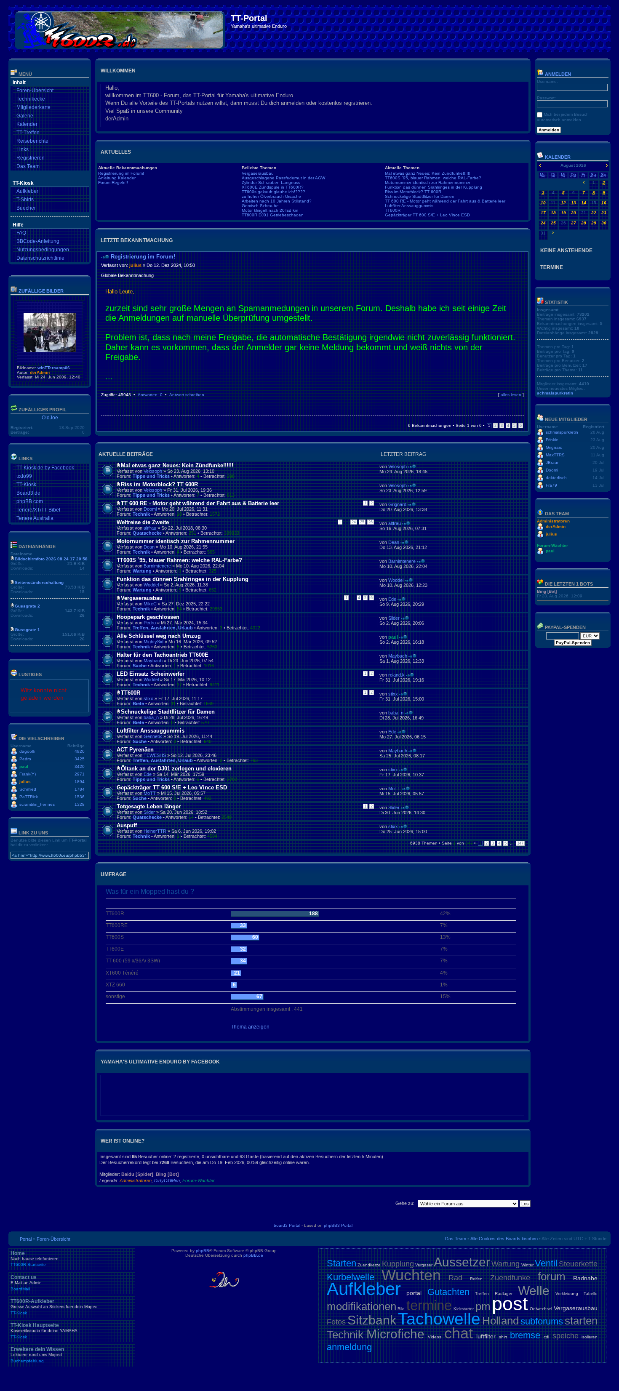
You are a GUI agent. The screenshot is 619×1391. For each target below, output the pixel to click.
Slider (394, 618)
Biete (138, 703)
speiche (565, 1336)
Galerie (24, 116)
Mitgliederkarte (33, 107)
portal (414, 1293)
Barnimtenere (157, 565)
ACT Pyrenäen (135, 749)
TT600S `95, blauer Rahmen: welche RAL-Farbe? (433, 178)
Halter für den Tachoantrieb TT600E (162, 655)
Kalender (26, 124)
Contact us (26, 1282)
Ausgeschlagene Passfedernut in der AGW (283, 178)
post (510, 1303)
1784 (80, 789)
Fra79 (551, 485)
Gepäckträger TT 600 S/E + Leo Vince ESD (427, 215)
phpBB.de (253, 1255)
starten (581, 1320)
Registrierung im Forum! (121, 173)
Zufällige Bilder (41, 290)
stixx (148, 698)
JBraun (553, 462)
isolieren (590, 1337)
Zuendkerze (369, 1265)
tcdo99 (24, 476)
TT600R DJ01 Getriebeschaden (273, 215)
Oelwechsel (541, 1308)
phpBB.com (29, 501)
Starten (341, 1263)
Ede (392, 599)
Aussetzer (462, 1262)
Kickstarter (464, 1308)
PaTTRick (28, 796)
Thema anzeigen (250, 1027)
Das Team (28, 166)
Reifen (476, 1278)
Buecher (26, 208)
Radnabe (585, 1278)
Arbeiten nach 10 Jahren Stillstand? (277, 201)
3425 (80, 759)
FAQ (21, 233)
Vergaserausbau (258, 173)
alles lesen (511, 394)
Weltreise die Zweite (143, 522)
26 (370, 522)
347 (520, 843)
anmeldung (349, 1347)
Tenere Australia (34, 518)
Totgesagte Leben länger (149, 806)
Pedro (25, 759)
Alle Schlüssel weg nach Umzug (159, 636)
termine (429, 1305)
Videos (434, 1337)
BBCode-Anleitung (37, 241)
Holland (500, 1320)
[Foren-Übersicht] (121, 28)
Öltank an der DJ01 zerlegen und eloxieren (176, 768)
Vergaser (423, 1265)
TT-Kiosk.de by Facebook (45, 468)
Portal (26, 1239)
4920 (80, 751)
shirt (503, 1337)
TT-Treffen (28, 133)
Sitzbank (371, 1320)
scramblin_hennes (37, 804)
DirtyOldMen (167, 1180)
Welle (534, 1291)
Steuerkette (578, 1264)
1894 (80, 781)
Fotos (336, 1322)
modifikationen (361, 1306)
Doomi (150, 509)
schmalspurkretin (555, 393)
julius (25, 781)
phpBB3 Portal (338, 1225)
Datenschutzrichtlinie (40, 258)
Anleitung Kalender (117, 178)
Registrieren (30, 158)
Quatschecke (147, 533)
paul (23, 766)
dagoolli (27, 751)
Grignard (397, 504)
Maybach (153, 660)
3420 (80, 766)
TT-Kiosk (26, 485)
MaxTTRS (555, 455)
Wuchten (411, 1275)
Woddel (151, 584)
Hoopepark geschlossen (148, 617)
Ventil (546, 1263)
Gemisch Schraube (260, 205)
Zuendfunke (510, 1278)
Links (22, 149)
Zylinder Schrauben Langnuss (271, 182)
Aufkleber (27, 191)
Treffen (482, 1293)
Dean (149, 546)
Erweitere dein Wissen (37, 1354)
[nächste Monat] (607, 165)
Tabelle (591, 1293)
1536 (80, 796)
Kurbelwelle (350, 1277)
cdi (546, 1337)
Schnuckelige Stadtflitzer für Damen (419, 196)
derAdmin (40, 372)
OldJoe (50, 418)
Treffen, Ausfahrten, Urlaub (163, 627)
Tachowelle (439, 1319)
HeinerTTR (155, 831)
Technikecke (30, 99)
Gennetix (153, 736)
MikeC (150, 603)
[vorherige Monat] (540, 165)
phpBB (202, 1250)
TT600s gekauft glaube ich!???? (273, 191)
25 (362, 522)
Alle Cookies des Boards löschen (504, 1238)
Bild (401, 1308)
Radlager (503, 1293)
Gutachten (448, 1292)
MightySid (153, 641)
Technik (141, 514)
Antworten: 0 (150, 394)
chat (458, 1333)
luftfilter (486, 1336)
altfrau (150, 527)
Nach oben (521, 403)
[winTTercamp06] (50, 350)
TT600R (392, 210)
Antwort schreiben (186, 394)
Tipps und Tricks (151, 476)
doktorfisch (556, 477)
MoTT (150, 793)
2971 (80, 774)
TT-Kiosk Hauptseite (44, 1330)
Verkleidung (566, 1293)
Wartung (142, 570)
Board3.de (28, 493)
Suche (140, 665)
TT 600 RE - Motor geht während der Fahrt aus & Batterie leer (445, 201)
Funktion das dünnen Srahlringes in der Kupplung (433, 187)
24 (354, 522)
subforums (541, 1321)
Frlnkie (552, 439)
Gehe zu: (404, 1203)
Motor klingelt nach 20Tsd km (270, 210)
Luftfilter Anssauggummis (409, 205)
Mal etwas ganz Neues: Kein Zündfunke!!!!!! (427, 173)
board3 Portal (287, 1225)
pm (483, 1306)
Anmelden (557, 74)
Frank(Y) (27, 774)
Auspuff (127, 825)
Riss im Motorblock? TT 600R (413, 191)
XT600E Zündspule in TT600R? (273, 187)
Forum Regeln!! (113, 182)
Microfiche (395, 1334)
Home (35, 1258)
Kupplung (398, 1264)
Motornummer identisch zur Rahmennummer (427, 182)
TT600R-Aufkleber (54, 1306)
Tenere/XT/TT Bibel (38, 510)
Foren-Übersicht (34, 90)
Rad (455, 1278)
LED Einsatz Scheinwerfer (150, 674)
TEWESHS (155, 755)
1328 (80, 804)
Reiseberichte (32, 141)
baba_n (151, 717)
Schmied (27, 789)
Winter (527, 1265)
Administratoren (136, 1180)
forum (552, 1276)
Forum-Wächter (198, 1180)
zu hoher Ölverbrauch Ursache (271, 196)
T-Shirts (25, 200)
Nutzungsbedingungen (42, 250)
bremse (525, 1335)
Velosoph (153, 471)
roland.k (396, 674)
